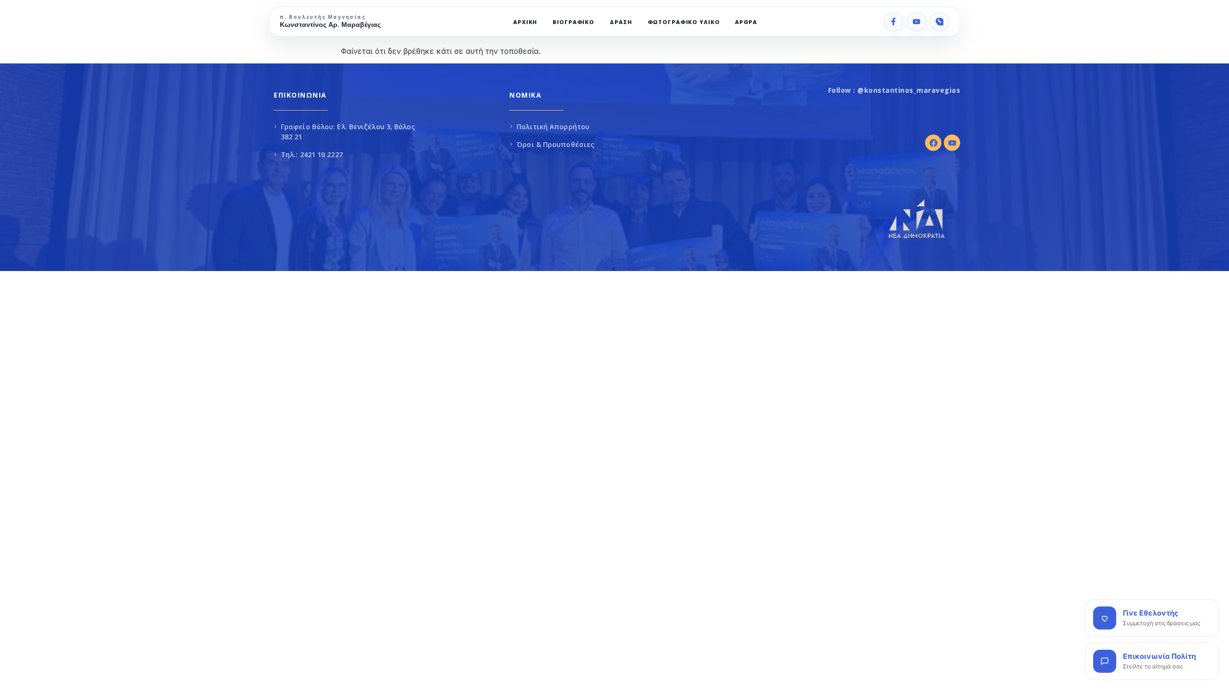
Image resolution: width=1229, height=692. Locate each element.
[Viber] (939, 21)
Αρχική (525, 21)
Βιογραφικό (573, 21)
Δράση (621, 21)
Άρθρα (746, 21)
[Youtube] (952, 143)
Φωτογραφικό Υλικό (684, 21)
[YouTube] (916, 21)
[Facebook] (893, 21)
